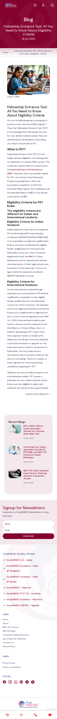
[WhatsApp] (21, 714)
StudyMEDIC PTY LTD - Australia (23, 593)
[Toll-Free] (35, 714)
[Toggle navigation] (52, 5)
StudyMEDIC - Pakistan (18, 587)
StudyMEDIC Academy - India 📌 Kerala (22, 579)
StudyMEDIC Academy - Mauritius (24, 599)
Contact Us (8, 642)
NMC (31, 256)
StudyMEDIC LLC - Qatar (19, 560)
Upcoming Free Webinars (14, 638)
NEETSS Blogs (9, 631)
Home (5, 52)
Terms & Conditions (12, 667)
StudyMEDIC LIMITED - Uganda (22, 605)
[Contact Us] (7, 714)
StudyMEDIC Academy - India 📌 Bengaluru (22, 568)
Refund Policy (9, 646)
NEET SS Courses (11, 627)
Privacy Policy (9, 663)
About (6, 623)
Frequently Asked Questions (16, 635)
